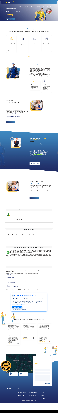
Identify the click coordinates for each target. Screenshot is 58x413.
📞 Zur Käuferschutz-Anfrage (17, 307)
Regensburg (20, 392)
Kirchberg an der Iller (25, 235)
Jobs (43, 6)
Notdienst (32, 6)
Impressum (27, 402)
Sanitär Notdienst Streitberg (33, 392)
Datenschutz (31, 402)
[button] (28, 56)
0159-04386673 (49, 6)
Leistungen (26, 6)
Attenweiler (23, 236)
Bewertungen (38, 6)
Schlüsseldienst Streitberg (33, 395)
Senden (47, 383)
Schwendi (12, 235)
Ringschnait (19, 235)
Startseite (20, 6)
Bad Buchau (30, 235)
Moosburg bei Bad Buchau (36, 235)
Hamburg (20, 395)
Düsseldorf (24, 392)
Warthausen (34, 236)
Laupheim (30, 236)
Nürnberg (24, 395)
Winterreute (27, 236)
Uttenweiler (9, 235)
